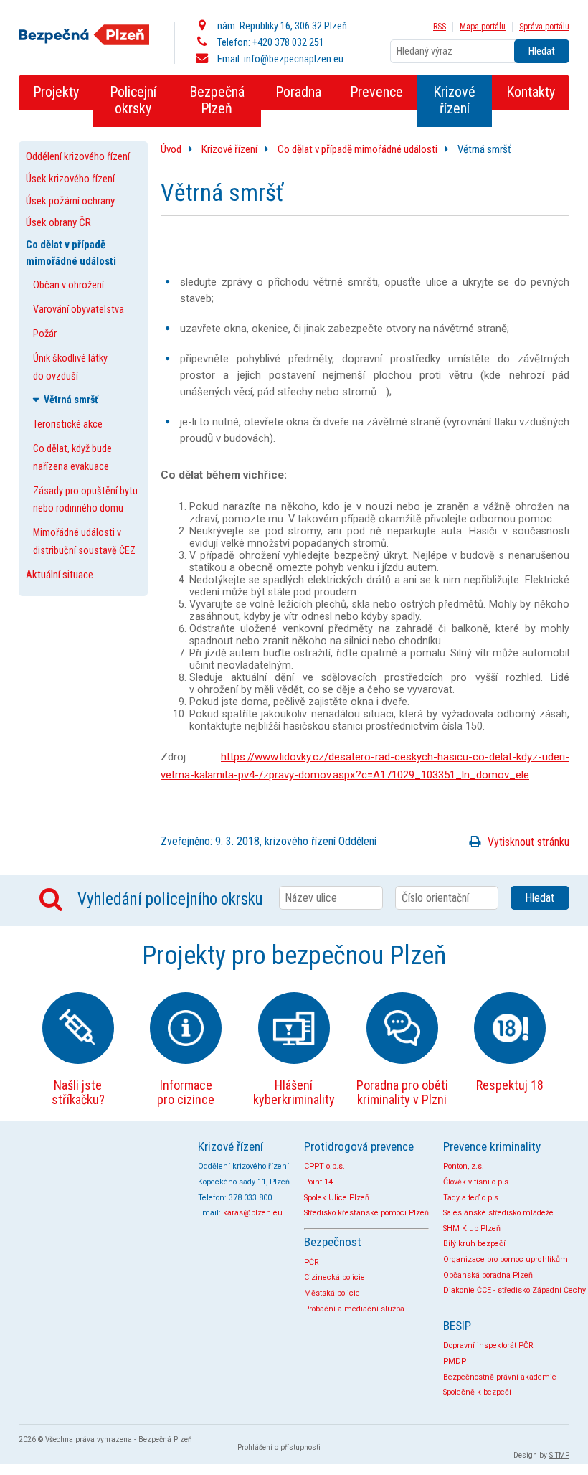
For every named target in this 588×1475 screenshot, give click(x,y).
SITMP (559, 1455)
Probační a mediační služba (354, 1309)
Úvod (171, 149)
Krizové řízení (229, 149)
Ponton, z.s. (463, 1166)
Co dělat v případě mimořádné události (357, 149)
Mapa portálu (483, 27)
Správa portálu (544, 27)
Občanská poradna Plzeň (488, 1275)
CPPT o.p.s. (324, 1166)
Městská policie (332, 1293)
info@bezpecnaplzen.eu (293, 59)
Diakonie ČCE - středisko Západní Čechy (514, 1290)
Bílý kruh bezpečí (474, 1243)
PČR (311, 1262)
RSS (439, 27)
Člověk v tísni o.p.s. (477, 1182)
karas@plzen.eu (253, 1212)
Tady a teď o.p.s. (472, 1197)
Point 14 (318, 1182)
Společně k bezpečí (477, 1392)
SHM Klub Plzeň (472, 1228)
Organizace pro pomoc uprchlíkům (505, 1259)
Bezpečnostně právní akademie (499, 1377)
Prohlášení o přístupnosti (279, 1447)
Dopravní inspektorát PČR (488, 1345)
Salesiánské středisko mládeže (498, 1212)
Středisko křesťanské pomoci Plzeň (366, 1212)
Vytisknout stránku (528, 842)
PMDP (454, 1361)
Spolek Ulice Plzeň (336, 1197)
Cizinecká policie (334, 1277)
